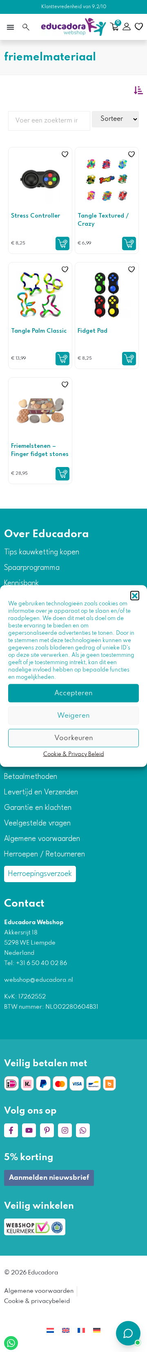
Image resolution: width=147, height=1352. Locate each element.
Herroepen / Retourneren (44, 854)
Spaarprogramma (32, 567)
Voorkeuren (73, 737)
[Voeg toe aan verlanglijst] (65, 154)
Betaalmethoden (30, 777)
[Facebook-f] (11, 1130)
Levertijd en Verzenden (41, 792)
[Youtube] (29, 1130)
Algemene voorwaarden (42, 839)
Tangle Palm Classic (39, 331)
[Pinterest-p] (47, 1130)
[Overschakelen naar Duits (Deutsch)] (97, 1330)
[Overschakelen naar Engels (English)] (66, 1330)
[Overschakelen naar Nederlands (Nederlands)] (50, 1330)
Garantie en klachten (37, 808)
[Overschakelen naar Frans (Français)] (81, 1330)
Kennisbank (21, 583)
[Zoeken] (25, 27)
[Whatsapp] (83, 1130)
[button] (135, 596)
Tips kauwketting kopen (41, 552)
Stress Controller (35, 216)
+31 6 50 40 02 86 (41, 963)
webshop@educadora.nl (38, 980)
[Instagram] (65, 1130)
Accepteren (73, 692)
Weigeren (73, 715)
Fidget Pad (92, 331)
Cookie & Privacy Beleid (73, 754)
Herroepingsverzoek (40, 874)
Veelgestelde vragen (37, 823)
